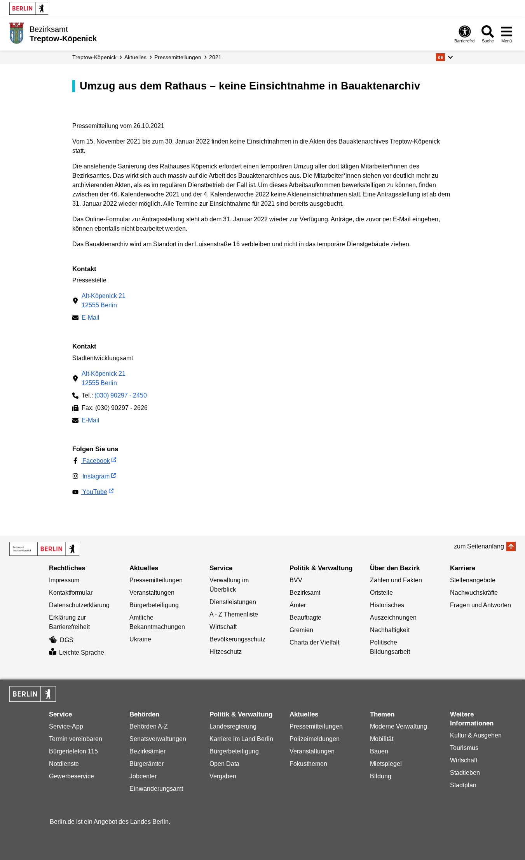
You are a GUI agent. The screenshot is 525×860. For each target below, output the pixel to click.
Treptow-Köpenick (94, 57)
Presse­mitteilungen (177, 57)
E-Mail (90, 318)
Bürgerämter (146, 763)
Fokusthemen (308, 763)
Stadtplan (463, 785)
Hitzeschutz (225, 651)
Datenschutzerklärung (79, 605)
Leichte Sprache (81, 652)
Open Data (224, 763)
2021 (215, 57)
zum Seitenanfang (479, 546)
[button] (444, 57)
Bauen (379, 751)
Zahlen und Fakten (396, 580)
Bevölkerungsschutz (237, 639)
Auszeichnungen (393, 617)
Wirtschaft (223, 627)
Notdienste (64, 763)
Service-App (66, 726)
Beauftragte (305, 617)
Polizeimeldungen (315, 739)
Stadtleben (465, 772)
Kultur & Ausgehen (476, 735)
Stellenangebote (472, 580)
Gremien (301, 630)
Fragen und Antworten (480, 605)
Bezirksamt (305, 592)
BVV (296, 580)
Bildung (380, 776)
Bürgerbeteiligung (154, 605)
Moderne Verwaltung (398, 726)
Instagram (95, 476)
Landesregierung (232, 726)
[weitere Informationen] (16, 33)
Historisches (387, 605)
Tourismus (464, 747)
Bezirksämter (147, 751)
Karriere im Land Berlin (241, 739)
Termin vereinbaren (75, 739)
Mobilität (381, 739)
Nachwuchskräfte (474, 592)
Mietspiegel (386, 763)
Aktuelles (135, 57)
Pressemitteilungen (156, 580)
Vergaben (222, 776)
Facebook (95, 460)
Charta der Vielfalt (314, 642)
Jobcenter (143, 776)
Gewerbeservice (71, 776)
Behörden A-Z (148, 726)
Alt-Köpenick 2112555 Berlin (104, 300)
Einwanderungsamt (156, 788)
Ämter (298, 605)
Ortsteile (381, 592)
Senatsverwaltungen (157, 739)
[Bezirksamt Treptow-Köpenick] (44, 549)
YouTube (94, 492)
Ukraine (140, 639)
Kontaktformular (70, 592)
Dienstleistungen (232, 602)
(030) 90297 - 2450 (120, 395)
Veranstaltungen (151, 592)
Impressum (64, 580)
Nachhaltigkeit (390, 630)
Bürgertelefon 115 (73, 751)
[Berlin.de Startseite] (28, 8)
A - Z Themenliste (233, 614)
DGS (66, 640)
